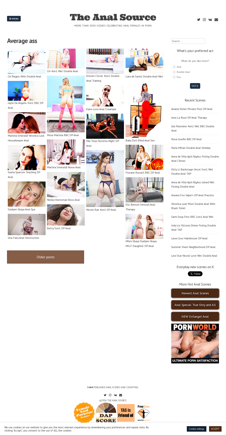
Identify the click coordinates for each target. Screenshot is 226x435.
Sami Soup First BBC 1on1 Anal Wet (192, 216)
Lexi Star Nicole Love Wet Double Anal (194, 255)
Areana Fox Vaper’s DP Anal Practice (192, 195)
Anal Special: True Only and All (195, 305)
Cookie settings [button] (196, 428)
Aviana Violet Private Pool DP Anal (191, 109)
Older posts (46, 257)
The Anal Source (113, 17)
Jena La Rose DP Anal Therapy (189, 117)
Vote (195, 85)
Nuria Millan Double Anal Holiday (190, 148)
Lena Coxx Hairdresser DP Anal (189, 238)
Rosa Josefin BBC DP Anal (186, 139)
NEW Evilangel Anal (195, 316)
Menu (15, 18)
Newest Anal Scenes (195, 293)
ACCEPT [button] (215, 428)
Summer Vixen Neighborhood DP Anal (193, 247)
